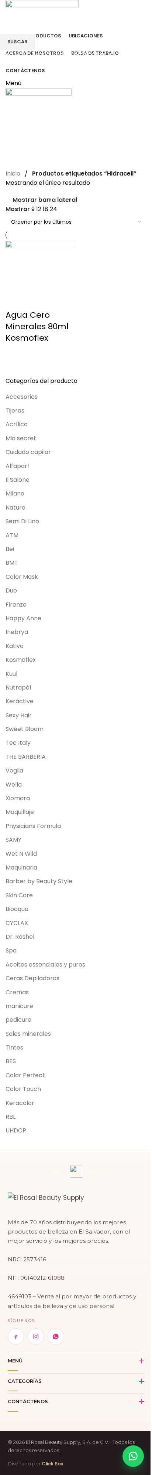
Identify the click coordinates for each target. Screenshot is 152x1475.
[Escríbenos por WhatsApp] (133, 1456)
